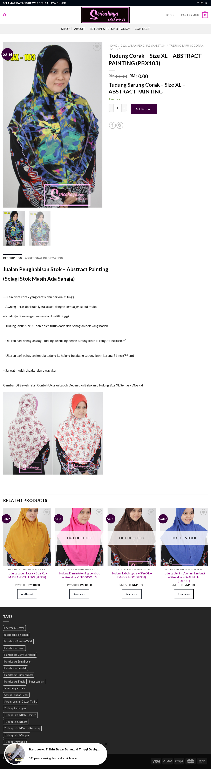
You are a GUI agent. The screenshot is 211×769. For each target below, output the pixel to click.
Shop (65, 29)
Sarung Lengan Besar (16, 695)
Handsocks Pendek (15, 668)
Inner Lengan (36, 681)
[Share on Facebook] (112, 125)
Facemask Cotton (14, 628)
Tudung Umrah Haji (15, 741)
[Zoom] (9, 203)
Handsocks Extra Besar (17, 661)
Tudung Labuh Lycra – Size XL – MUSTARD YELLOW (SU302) (27, 575)
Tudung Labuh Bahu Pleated (20, 715)
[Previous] (10, 124)
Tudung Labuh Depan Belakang (22, 728)
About (79, 29)
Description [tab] (12, 258)
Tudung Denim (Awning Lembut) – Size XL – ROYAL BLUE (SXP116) (184, 577)
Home (113, 45)
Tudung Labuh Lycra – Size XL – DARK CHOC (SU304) (131, 575)
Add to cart (144, 109)
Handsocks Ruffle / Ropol (18, 675)
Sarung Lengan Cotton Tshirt (20, 701)
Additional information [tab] (44, 258)
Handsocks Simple (14, 681)
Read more (79, 594)
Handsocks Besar (14, 648)
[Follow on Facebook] (198, 3)
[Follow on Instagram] (202, 3)
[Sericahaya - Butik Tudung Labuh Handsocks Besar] (105, 15)
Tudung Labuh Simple (16, 735)
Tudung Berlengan (15, 708)
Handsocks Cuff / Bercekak (20, 654)
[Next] (95, 124)
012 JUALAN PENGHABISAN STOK (143, 45)
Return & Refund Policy (110, 29)
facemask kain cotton (16, 634)
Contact (142, 29)
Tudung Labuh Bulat (15, 721)
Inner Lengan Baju (14, 688)
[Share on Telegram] (119, 125)
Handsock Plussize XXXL (18, 641)
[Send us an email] (206, 3)
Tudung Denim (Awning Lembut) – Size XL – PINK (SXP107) (79, 575)
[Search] (4, 15)
